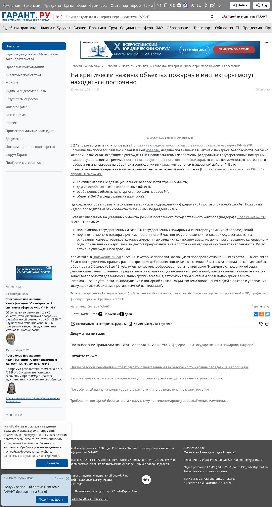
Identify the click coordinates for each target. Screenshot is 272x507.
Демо (81, 5)
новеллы (152, 150)
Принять (52, 463)
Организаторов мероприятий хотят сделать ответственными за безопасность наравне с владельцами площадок (159, 367)
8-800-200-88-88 (194, 448)
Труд (113, 27)
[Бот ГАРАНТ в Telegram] (199, 5)
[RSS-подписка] (219, 5)
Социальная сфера (136, 27)
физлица (76, 299)
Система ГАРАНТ (98, 306)
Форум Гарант (16, 154)
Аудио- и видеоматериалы (26, 91)
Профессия (252, 27)
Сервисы (12, 123)
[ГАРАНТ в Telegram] (192, 5)
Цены (69, 5)
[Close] (67, 478)
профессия (258, 293)
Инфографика (16, 107)
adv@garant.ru (258, 467)
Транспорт (203, 27)
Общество (224, 27)
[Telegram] (267, 314)
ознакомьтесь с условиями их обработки (31, 456)
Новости (12, 46)
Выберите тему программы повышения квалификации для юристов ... (33, 399)
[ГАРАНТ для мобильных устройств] (165, 5)
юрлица (90, 299)
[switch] (59, 16)
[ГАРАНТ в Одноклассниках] (206, 5)
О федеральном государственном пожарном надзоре (211, 345)
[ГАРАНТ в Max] (185, 5)
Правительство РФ (111, 299)
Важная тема (16, 115)
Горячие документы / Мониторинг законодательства (32, 56)
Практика (97, 27)
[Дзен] (179, 5)
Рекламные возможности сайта (205, 471)
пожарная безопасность (190, 293)
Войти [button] (243, 5)
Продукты (52, 5)
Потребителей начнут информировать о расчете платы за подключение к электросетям (139, 389)
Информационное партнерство (30, 146)
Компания (11, 5)
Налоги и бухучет (54, 27)
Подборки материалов (23, 162)
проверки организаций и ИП (229, 293)
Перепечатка (260, 306)
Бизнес (79, 27)
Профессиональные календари (30, 131)
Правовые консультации (25, 67)
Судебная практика (19, 27)
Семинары (98, 5)
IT (237, 27)
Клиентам (152, 5)
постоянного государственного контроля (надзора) (164, 159)
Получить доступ (52, 499)
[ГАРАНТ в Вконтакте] (172, 5)
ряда (166, 164)
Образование (178, 27)
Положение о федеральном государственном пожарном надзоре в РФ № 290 (191, 145)
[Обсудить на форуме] (260, 323)
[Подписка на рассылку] (159, 5)
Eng (264, 5)
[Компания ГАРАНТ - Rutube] (212, 5)
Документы (14, 139)
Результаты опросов (22, 99)
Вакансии (31, 5)
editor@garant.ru (251, 460)
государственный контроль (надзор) (104, 293)
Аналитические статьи (23, 75)
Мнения (12, 83)
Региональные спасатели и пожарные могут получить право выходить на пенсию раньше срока (146, 378)
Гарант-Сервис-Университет (88, 498)
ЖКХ (159, 27)
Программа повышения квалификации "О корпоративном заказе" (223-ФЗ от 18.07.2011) (31, 360)
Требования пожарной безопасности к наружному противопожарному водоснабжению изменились (149, 400)
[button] (244, 17)
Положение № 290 (251, 217)
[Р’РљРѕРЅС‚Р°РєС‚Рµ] (256, 314)
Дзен (128, 314)
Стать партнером (126, 5)
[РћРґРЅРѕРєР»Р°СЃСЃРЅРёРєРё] (261, 314)
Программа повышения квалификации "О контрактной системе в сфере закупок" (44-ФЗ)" (31, 303)
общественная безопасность (151, 293)
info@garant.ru (126, 491)
